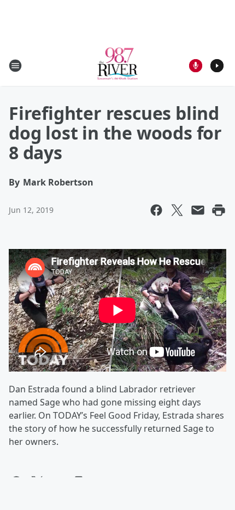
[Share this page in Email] (197, 210)
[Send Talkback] (195, 65)
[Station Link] (117, 65)
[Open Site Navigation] (15, 65)
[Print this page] (218, 210)
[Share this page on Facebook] (156, 210)
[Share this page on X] (177, 210)
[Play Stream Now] (217, 65)
